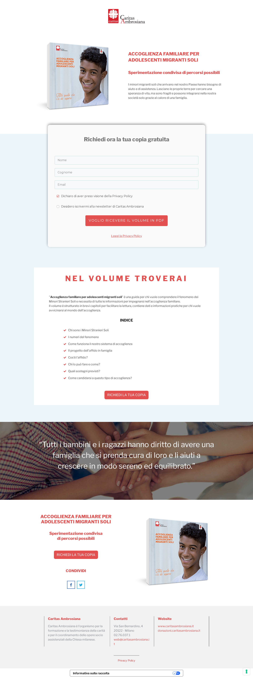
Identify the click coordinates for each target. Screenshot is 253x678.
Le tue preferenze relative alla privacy (142, 673)
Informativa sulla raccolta (91, 673)
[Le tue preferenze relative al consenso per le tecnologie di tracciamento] (246, 671)
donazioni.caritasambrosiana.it (179, 630)
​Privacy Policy (126, 660)
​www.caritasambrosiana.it (176, 626)
